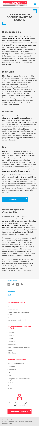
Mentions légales (20, 420)
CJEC (19, 375)
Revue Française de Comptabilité (19, 347)
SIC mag (10, 350)
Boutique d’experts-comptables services (18, 313)
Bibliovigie (6, 76)
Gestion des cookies (8, 420)
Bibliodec (19, 338)
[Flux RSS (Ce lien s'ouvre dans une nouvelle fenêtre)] (22, 284)
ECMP (19, 388)
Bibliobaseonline (10, 56)
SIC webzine (12, 353)
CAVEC (10, 383)
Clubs (19, 307)
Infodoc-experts (19, 310)
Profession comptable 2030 (17, 320)
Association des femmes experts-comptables (19, 379)
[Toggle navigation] (35, 4)
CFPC (10, 317)
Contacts (11, 291)
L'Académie (19, 366)
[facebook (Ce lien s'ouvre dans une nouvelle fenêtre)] (9, 284)
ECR (9, 385)
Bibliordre (6, 116)
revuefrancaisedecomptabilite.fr (22, 270)
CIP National (19, 369)
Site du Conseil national (16, 363)
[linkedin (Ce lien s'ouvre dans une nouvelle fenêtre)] (17, 284)
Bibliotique (19, 332)
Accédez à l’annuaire (19, 411)
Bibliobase (19, 341)
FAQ (9, 295)
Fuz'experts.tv (19, 344)
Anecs (19, 372)
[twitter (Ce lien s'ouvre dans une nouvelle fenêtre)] (13, 284)
